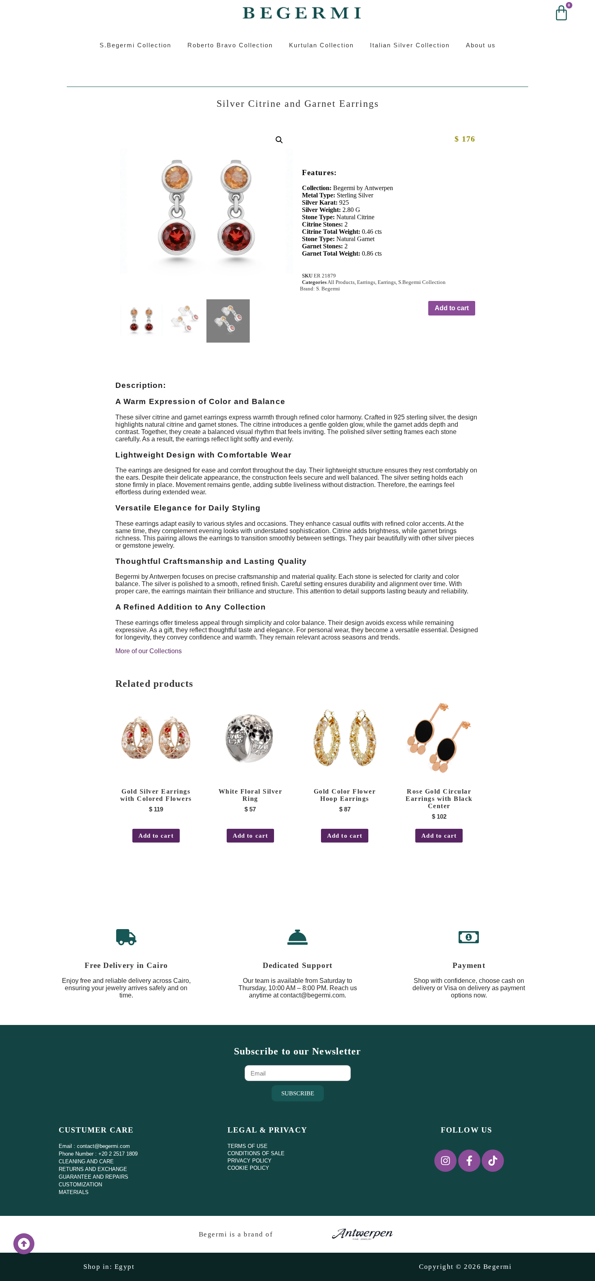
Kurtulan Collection (321, 45)
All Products (341, 282)
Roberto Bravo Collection (230, 45)
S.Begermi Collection (135, 45)
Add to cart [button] (156, 835)
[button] (279, 140)
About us (481, 45)
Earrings (366, 282)
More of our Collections (148, 651)
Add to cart (452, 308)
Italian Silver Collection (410, 45)
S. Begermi (328, 289)
